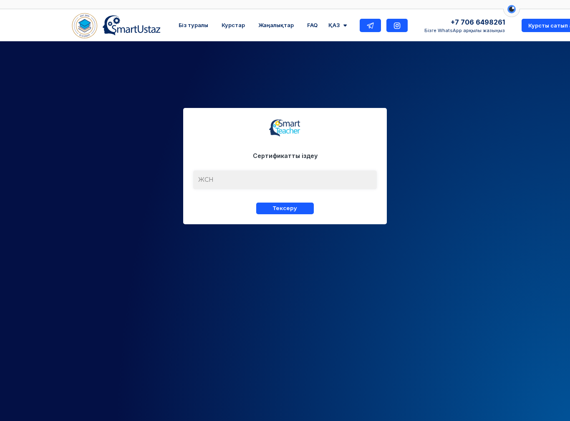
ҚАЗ (334, 25)
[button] (511, 13)
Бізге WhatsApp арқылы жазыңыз (464, 30)
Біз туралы (193, 25)
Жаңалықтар (276, 25)
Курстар (233, 25)
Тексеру (285, 208)
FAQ (312, 25)
